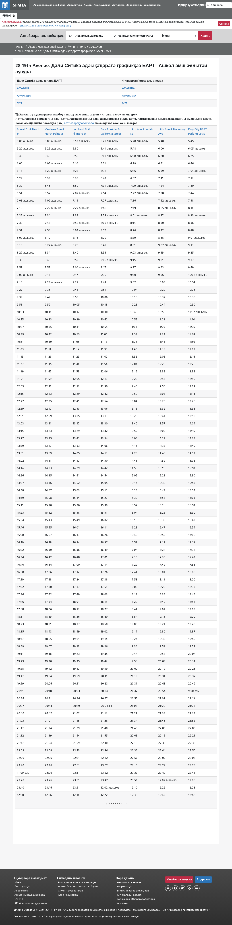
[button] (8, 16)
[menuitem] (49, 5)
